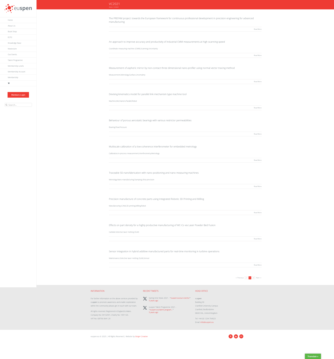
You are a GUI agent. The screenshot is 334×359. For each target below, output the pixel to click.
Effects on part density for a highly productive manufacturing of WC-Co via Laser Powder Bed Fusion (162, 225)
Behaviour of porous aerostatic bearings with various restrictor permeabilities (150, 120)
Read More (258, 29)
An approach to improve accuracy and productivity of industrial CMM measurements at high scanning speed (167, 41)
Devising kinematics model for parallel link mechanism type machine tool (148, 94)
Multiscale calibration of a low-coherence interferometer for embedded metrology (153, 146)
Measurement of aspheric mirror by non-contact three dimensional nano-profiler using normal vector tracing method (172, 67)
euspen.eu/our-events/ (180, 298)
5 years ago (153, 300)
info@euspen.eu (207, 322)
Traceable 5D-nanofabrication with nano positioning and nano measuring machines (154, 172)
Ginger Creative (141, 336)
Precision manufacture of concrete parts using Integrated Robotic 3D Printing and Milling (156, 198)
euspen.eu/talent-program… (161, 309)
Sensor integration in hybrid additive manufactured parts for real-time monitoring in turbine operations (164, 251)
